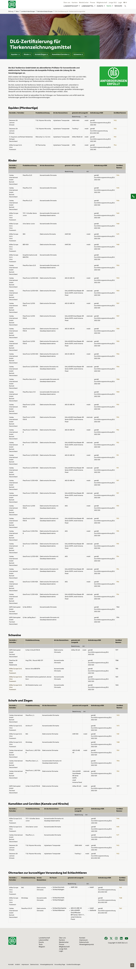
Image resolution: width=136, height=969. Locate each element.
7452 (115, 120)
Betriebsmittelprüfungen (45, 11)
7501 (118, 750)
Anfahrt (17, 964)
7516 (117, 582)
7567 (120, 908)
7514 (117, 556)
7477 (117, 835)
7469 (117, 213)
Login (120, 2)
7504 (118, 761)
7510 (117, 404)
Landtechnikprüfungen (28, 11)
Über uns (66, 2)
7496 (117, 818)
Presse (92, 2)
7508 (117, 379)
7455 (117, 188)
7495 (117, 827)
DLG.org (10, 11)
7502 (117, 265)
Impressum (25, 964)
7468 (117, 224)
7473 (118, 726)
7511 (117, 455)
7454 (117, 175)
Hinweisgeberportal (46, 964)
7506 (117, 354)
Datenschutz (34, 964)
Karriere (75, 2)
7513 (117, 506)
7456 (117, 200)
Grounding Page (59, 964)
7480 (117, 244)
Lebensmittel (88, 6)
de (126, 2)
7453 (118, 715)
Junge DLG (113, 2)
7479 (117, 234)
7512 (117, 430)
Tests (108, 6)
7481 (118, 734)
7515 (117, 531)
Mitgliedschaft (102, 2)
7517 (117, 480)
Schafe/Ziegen (40, 54)
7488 (118, 742)
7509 (117, 392)
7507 (117, 303)
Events (100, 6)
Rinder (26, 54)
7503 (117, 278)
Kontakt (11, 964)
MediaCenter (84, 2)
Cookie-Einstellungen (73, 964)
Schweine (77, 54)
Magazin (118, 6)
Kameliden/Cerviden (60, 54)
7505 (117, 329)
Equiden (14, 54)
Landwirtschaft (71, 6)
